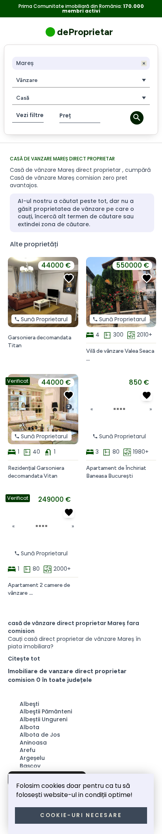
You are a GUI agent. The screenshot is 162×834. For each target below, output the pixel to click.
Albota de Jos (40, 735)
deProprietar (85, 31)
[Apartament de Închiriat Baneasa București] (146, 395)
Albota (29, 727)
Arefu (27, 750)
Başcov (30, 766)
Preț (65, 115)
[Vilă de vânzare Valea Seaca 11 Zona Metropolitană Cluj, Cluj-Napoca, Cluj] (146, 278)
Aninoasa (33, 743)
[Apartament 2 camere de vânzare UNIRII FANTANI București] (68, 512)
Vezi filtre (30, 115)
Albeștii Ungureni (43, 719)
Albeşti (29, 704)
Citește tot (24, 659)
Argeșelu (32, 758)
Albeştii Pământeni (46, 711)
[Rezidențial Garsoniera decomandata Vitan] (68, 395)
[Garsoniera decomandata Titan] (68, 278)
